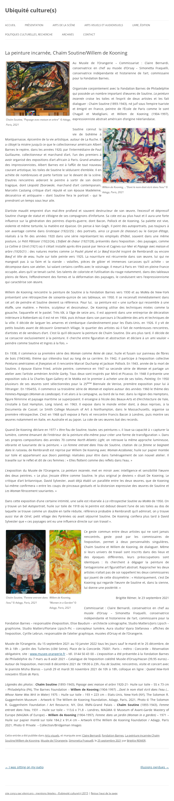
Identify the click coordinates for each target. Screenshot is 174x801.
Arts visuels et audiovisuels (103, 25)
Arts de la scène (64, 25)
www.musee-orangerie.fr (47, 654)
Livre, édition (141, 25)
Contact (89, 34)
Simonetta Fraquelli (81, 740)
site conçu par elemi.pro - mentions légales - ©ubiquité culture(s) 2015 (46, 793)
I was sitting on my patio (24, 767)
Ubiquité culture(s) (30, 10)
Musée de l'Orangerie (54, 740)
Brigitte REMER (136, 740)
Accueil (10, 25)
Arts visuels (52, 735)
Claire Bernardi (91, 735)
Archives (68, 34)
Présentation (34, 25)
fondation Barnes (113, 735)
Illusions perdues (154, 767)
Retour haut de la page (104, 793)
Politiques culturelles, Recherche (29, 34)
